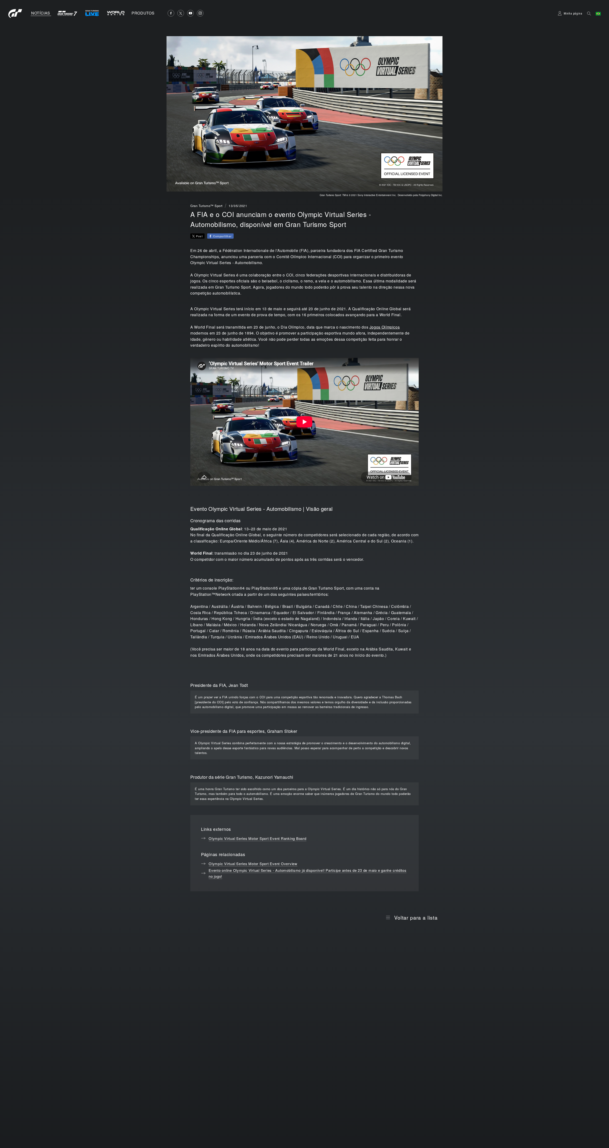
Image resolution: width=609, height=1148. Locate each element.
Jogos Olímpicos (384, 327)
